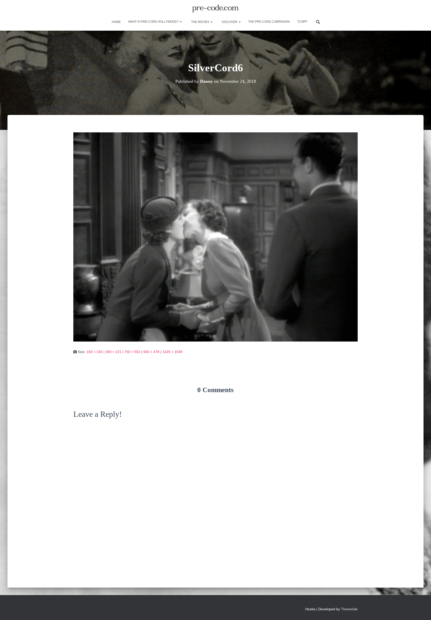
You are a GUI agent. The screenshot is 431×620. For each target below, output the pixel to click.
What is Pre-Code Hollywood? (153, 21)
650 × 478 (151, 352)
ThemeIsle (349, 609)
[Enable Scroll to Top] (421, 610)
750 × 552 (132, 352)
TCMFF (302, 21)
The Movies (200, 22)
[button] (180, 21)
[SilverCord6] (215, 237)
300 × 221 (113, 352)
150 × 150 (95, 352)
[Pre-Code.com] (215, 8)
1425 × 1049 (172, 352)
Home (116, 22)
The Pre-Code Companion (269, 21)
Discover (229, 22)
